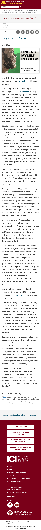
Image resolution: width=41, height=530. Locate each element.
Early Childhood (20, 427)
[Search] (21, 7)
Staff (9, 470)
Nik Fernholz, (17, 295)
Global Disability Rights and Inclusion (20, 448)
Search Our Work (14, 482)
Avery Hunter (24, 81)
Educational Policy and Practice (20, 433)
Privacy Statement (20, 528)
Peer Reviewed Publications (18, 479)
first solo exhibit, (23, 92)
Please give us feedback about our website (19, 415)
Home (9, 467)
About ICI (11, 476)
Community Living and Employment (20, 441)
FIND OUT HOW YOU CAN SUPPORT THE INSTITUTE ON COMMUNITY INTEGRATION (23, 512)
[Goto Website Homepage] (20, 18)
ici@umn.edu (11, 496)
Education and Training (16, 473)
